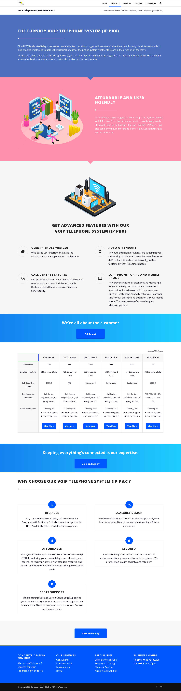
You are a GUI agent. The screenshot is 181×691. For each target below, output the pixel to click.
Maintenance (63, 667)
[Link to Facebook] (157, 686)
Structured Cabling (105, 663)
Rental (59, 670)
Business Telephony (129, 10)
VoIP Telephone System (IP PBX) (36, 10)
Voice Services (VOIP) (106, 659)
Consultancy (62, 659)
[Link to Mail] (161, 686)
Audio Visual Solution (106, 670)
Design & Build (64, 663)
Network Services (104, 667)
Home (117, 10)
